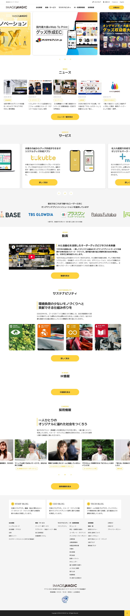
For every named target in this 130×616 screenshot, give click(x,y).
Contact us (115, 2)
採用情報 (91, 7)
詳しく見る (65, 358)
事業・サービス (50, 7)
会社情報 (39, 7)
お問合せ (116, 7)
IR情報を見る (65, 392)
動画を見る (65, 275)
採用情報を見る (65, 486)
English (122, 2)
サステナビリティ (65, 7)
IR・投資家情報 (79, 7)
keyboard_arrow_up (127, 613)
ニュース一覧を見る (65, 117)
